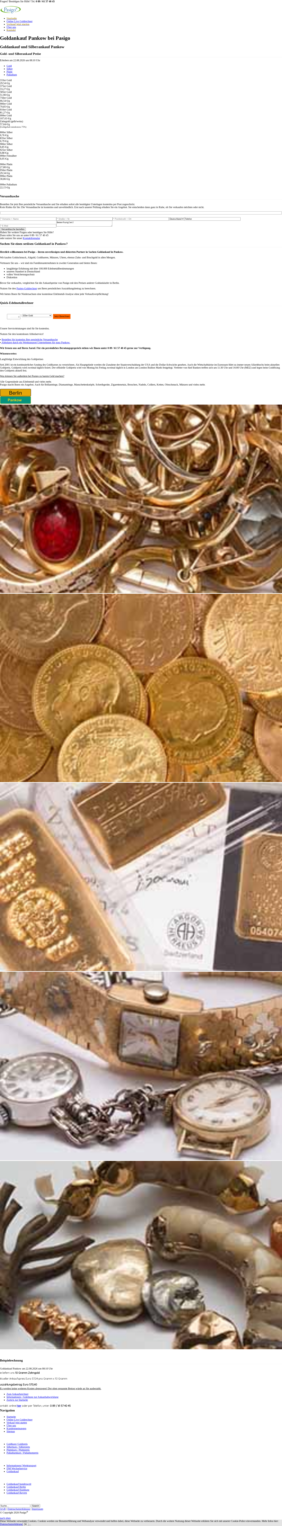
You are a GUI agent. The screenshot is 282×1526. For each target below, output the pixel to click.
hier (19, 1405)
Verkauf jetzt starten (17, 1422)
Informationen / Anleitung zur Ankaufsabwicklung (32, 1397)
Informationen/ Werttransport (21, 1465)
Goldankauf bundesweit (19, 1484)
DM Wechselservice (17, 1468)
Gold (9, 65)
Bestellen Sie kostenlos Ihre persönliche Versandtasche (30, 339)
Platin (9, 71)
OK (25, 1524)
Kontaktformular (31, 238)
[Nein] (29, 1525)
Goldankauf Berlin (16, 1487)
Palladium (12, 74)
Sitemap (11, 1431)
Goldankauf (13, 1471)
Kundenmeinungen (16, 1428)
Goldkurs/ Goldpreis (17, 1444)
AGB (3, 1509)
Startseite (11, 1416)
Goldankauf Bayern (17, 1492)
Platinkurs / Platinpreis (18, 1449)
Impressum (37, 1509)
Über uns (11, 27)
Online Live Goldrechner (19, 21)
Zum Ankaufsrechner (17, 1394)
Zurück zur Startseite (17, 1400)
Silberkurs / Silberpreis (18, 1447)
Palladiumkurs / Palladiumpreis (22, 1452)
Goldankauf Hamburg (18, 1489)
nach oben (5, 1518)
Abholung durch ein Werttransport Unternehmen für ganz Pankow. (35, 342)
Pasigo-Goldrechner (26, 288)
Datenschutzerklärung (19, 1509)
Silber (10, 68)
